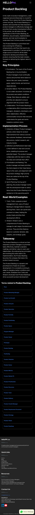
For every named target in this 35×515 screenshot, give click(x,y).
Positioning (7, 354)
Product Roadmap (9, 426)
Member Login (5, 465)
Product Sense (8, 365)
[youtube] (5, 505)
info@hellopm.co (5, 495)
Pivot (5, 287)
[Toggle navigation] (30, 2)
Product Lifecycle (9, 303)
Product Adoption (9, 359)
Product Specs (8, 326)
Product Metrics (8, 370)
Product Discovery (9, 387)
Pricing (3, 466)
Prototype (6, 342)
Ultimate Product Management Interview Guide (13, 482)
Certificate (4, 461)
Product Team (8, 392)
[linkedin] (2, 505)
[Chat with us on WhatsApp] (26, 511)
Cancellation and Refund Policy (9, 468)
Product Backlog (8, 348)
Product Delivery (8, 398)
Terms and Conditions (6, 463)
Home (2, 458)
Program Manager (9, 331)
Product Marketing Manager (11, 292)
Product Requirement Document (12, 409)
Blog (2, 459)
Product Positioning (9, 320)
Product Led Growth (9, 298)
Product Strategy (8, 415)
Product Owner (8, 337)
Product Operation (9, 309)
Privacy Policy (4, 462)
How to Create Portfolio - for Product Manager (12, 483)
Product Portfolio (8, 315)
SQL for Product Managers (7, 481)
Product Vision (8, 420)
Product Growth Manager (11, 404)
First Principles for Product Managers (10, 479)
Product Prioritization (10, 381)
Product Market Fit (9, 376)
